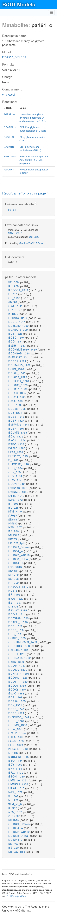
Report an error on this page (24, 193)
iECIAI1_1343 (17, 373)
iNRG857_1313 (18, 456)
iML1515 (14, 535)
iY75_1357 (15, 527)
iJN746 (13, 302)
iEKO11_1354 (17, 440)
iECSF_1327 (16, 420)
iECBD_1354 (16, 337)
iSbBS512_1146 (19, 464)
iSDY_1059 (15, 472)
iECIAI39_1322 (18, 377)
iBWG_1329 (16, 306)
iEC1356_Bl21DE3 (14, 57)
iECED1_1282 (17, 361)
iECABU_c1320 (18, 329)
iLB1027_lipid (17, 543)
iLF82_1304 (16, 452)
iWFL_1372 (15, 499)
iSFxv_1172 (16, 480)
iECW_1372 (16, 436)
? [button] (47, 192)
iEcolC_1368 (16, 401)
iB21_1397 (15, 310)
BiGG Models (18, 4)
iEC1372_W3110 (19, 555)
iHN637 (13, 523)
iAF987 (13, 515)
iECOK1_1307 (17, 397)
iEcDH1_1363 (17, 345)
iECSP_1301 (16, 428)
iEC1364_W (16, 551)
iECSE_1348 (16, 416)
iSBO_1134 (15, 468)
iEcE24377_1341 (19, 357)
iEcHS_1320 (16, 369)
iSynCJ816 (15, 567)
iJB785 (13, 539)
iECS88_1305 (17, 409)
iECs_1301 (15, 412)
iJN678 (13, 519)
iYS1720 (13, 575)
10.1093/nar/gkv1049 (16, 896)
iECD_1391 (15, 341)
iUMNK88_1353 (18, 492)
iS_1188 (13, 460)
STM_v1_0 (15, 511)
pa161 (12, 209)
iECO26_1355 (17, 393)
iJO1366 (13, 282)
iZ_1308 (13, 503)
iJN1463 (13, 571)
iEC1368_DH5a (18, 559)
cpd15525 (33, 236)
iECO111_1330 (18, 389)
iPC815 (13, 294)
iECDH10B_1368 (19, 353)
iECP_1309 (15, 405)
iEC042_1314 (17, 322)
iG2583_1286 (17, 448)
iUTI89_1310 (16, 496)
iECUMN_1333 (18, 432)
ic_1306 (13, 314)
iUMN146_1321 (18, 488)
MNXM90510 (15, 233)
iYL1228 (13, 507)
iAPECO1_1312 (18, 290)
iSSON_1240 (16, 484)
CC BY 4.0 (37, 243)
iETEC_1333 (16, 444)
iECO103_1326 (18, 385)
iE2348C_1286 (18, 318)
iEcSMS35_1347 (19, 424)
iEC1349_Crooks (19, 547)
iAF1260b (14, 531)
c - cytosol (8, 94)
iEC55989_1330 (18, 325)
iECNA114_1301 (19, 381)
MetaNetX (24, 243)
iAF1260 (13, 286)
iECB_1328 (15, 333)
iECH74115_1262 (19, 365)
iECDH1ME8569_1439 (23, 349)
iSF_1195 (14, 298)
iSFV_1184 (15, 476)
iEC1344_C (15, 563)
